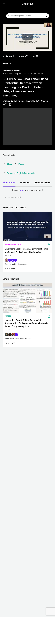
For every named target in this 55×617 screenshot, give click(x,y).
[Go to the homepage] (27, 4)
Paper (21, 164)
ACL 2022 (20, 207)
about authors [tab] (42, 182)
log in (21, 190)
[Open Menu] (4, 4)
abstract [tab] (25, 182)
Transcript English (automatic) (21, 173)
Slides (9, 164)
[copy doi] (11, 104)
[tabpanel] (27, 194)
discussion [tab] (9, 182)
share (21, 56)
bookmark (7, 56)
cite (33, 56)
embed (6, 63)
